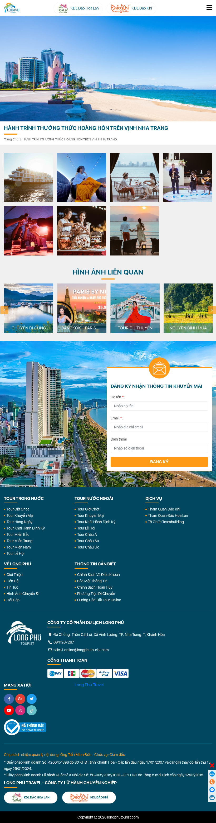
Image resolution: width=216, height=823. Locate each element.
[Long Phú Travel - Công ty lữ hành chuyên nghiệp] (23, 633)
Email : (117, 418)
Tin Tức (12, 587)
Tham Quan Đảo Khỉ (164, 509)
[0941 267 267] (212, 782)
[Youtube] (9, 710)
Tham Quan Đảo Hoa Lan (168, 515)
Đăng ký (159, 461)
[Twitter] (32, 699)
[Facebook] (9, 699)
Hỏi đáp (13, 600)
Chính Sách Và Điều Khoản (98, 575)
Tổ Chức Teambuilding (166, 522)
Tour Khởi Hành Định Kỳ (26, 528)
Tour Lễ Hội (15, 553)
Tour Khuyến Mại (20, 515)
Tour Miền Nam (19, 547)
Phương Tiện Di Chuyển (96, 594)
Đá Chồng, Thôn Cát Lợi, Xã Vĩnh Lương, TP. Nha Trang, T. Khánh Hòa (109, 634)
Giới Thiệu (15, 575)
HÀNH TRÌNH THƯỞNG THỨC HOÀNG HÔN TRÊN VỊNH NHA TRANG (70, 139)
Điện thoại (119, 439)
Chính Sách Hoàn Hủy (94, 587)
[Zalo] (212, 774)
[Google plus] (20, 699)
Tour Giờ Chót (18, 509)
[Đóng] (212, 766)
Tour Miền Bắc (18, 534)
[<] (4, 310)
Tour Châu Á (87, 534)
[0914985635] (212, 798)
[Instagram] (20, 710)
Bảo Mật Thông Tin (92, 581)
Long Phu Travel (89, 684)
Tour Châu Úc (88, 547)
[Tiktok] (32, 710)
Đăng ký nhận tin (15, 370)
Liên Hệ (12, 581)
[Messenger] (212, 790)
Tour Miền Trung (19, 541)
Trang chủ (11, 139)
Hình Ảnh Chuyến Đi (23, 594)
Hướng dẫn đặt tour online (99, 600)
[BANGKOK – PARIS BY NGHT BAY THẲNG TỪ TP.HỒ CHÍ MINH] (81, 308)
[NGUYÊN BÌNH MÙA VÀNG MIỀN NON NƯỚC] (188, 308)
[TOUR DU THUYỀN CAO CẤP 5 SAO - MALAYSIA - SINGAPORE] (135, 308)
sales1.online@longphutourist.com (81, 650)
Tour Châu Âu (88, 541)
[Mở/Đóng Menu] (209, 8)
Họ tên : (118, 397)
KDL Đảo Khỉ (99, 797)
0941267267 (63, 642)
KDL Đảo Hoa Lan (36, 797)
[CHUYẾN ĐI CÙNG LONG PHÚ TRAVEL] (28, 308)
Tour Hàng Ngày (19, 522)
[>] (212, 310)
